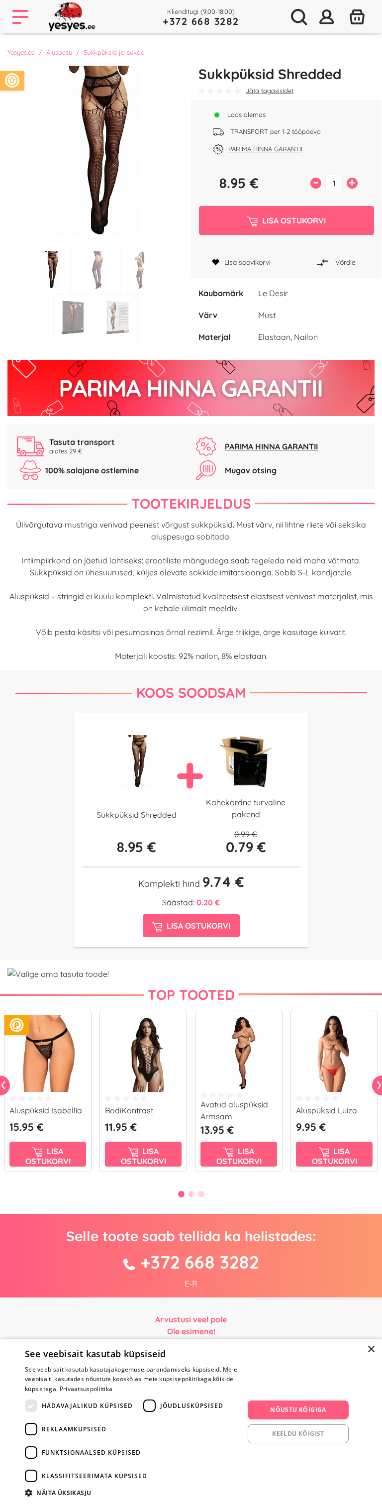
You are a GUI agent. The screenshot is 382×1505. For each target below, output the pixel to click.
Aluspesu (59, 52)
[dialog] (191, 1422)
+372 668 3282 (201, 21)
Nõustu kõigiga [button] (298, 1409)
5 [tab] (118, 317)
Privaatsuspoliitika (86, 1389)
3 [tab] (140, 270)
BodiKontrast (129, 1110)
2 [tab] (95, 270)
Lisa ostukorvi (48, 1156)
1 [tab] (51, 270)
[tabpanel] (95, 154)
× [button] (371, 1349)
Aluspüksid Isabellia (45, 1110)
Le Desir (273, 293)
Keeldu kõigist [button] (298, 1433)
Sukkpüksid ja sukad (114, 52)
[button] (131, 1493)
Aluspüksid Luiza (326, 1110)
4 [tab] (73, 317)
